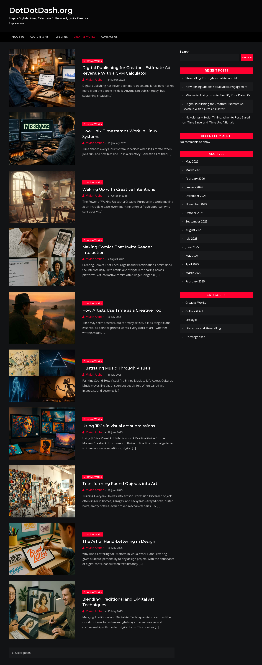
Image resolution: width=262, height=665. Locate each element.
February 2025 (195, 281)
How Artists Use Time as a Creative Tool (122, 310)
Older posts (23, 653)
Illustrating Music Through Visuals (116, 368)
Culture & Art (40, 36)
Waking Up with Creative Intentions (118, 189)
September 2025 (196, 221)
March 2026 (193, 170)
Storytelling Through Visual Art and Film (212, 78)
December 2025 (196, 196)
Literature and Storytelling (203, 328)
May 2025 (192, 256)
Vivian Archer (95, 80)
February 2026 (195, 179)
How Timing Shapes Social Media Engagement (216, 87)
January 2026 (194, 187)
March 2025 (193, 273)
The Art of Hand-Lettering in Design (118, 541)
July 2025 (191, 239)
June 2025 (192, 247)
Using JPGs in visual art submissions (118, 426)
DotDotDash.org (41, 10)
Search (184, 52)
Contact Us (109, 36)
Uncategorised (195, 337)
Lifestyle (62, 36)
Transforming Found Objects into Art (119, 483)
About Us (18, 36)
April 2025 (192, 264)
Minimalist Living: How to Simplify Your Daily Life (218, 95)
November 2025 (196, 204)
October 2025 (195, 213)
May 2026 (192, 161)
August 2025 (194, 230)
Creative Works (84, 36)
